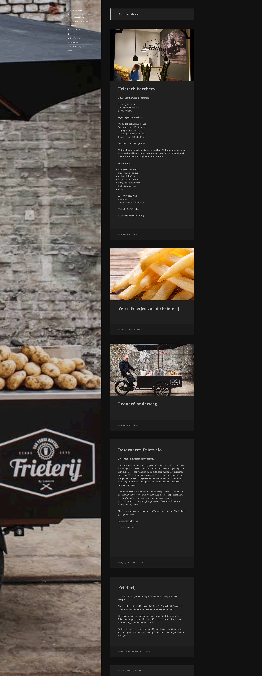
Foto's (138, 330)
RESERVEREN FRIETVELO (78, 21)
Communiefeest (74, 30)
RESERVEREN (138, 563)
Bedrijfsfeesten (74, 38)
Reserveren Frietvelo (140, 450)
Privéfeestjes (73, 42)
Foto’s (70, 51)
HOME (138, 234)
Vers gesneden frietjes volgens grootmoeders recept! (80, 16)
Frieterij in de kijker (76, 46)
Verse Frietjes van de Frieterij (148, 308)
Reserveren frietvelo (127, 196)
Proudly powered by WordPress (130, 670)
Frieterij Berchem (75, 11)
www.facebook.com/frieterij (131, 215)
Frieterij (127, 587)
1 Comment (146, 651)
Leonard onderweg (137, 404)
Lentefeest (72, 26)
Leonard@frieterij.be (134, 202)
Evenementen (73, 34)
